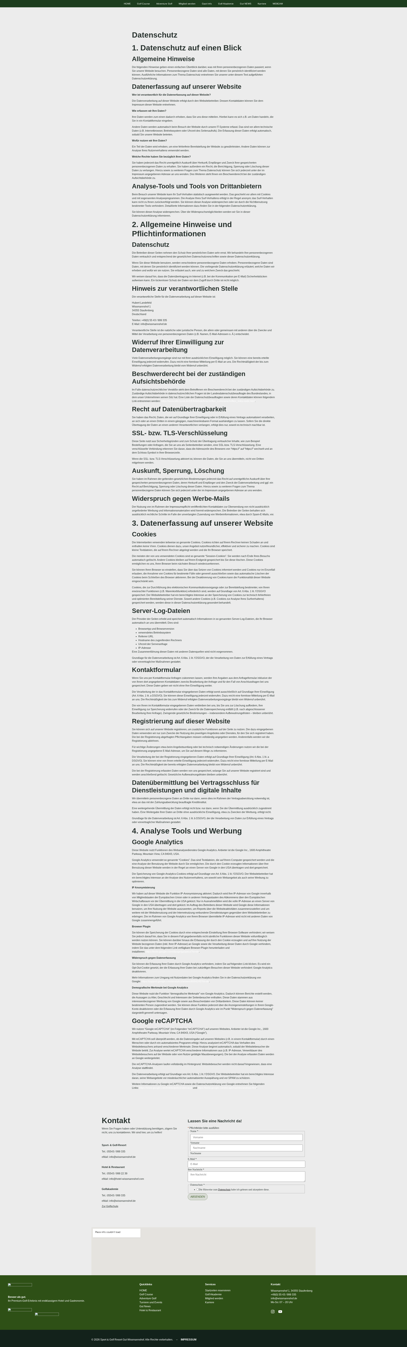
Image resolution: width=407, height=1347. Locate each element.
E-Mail (192, 1159)
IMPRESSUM (188, 1339)
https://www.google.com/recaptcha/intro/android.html (227, 1088)
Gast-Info (207, 3)
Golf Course (143, 3)
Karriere (262, 3)
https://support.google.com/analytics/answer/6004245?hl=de (175, 981)
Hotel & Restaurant (150, 1310)
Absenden (197, 1196)
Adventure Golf (164, 3)
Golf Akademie (226, 3)
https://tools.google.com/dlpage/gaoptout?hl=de (172, 951)
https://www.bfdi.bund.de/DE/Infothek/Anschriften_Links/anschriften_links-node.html (208, 401)
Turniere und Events (150, 1302)
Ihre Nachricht (196, 1169)
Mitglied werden (187, 3)
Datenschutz (224, 1189)
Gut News (145, 1306)
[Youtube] (280, 1312)
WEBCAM (278, 3)
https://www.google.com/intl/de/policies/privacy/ (165, 1088)
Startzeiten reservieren (218, 1290)
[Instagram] (273, 1312)
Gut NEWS (245, 3)
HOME (127, 3)
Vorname (194, 1143)
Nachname (195, 1153)
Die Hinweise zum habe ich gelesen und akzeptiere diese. (234, 1189)
